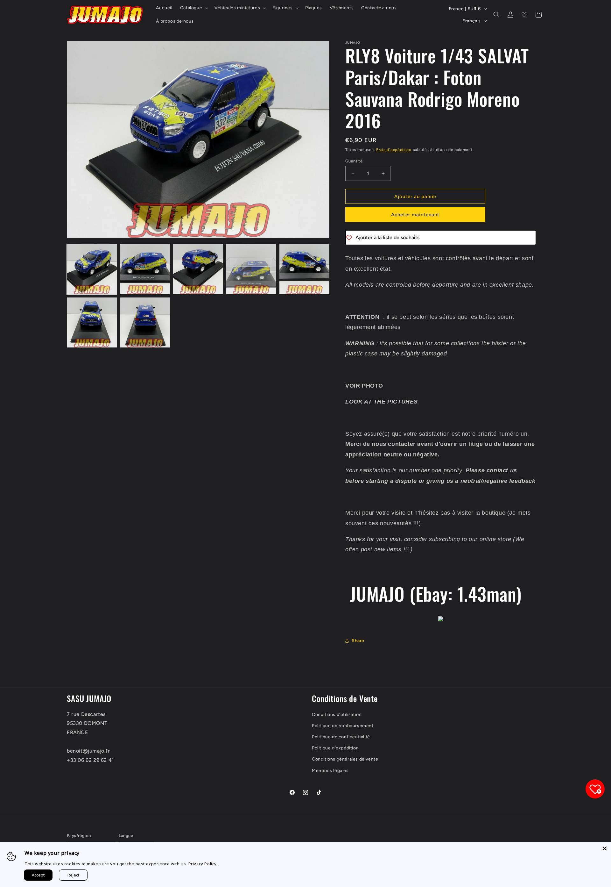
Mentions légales (330, 770)
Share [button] (358, 640)
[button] (193, 8)
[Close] (604, 848)
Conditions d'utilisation (337, 714)
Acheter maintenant (415, 215)
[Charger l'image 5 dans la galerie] (304, 269)
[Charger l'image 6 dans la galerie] (92, 322)
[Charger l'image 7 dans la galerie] (145, 322)
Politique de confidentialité (341, 737)
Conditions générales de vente (345, 759)
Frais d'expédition (393, 149)
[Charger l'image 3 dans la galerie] (198, 269)
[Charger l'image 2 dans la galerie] (145, 269)
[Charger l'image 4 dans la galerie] (251, 269)
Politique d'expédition (335, 748)
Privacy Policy (202, 864)
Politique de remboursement (343, 725)
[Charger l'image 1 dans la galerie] (92, 269)
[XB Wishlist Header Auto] (524, 15)
